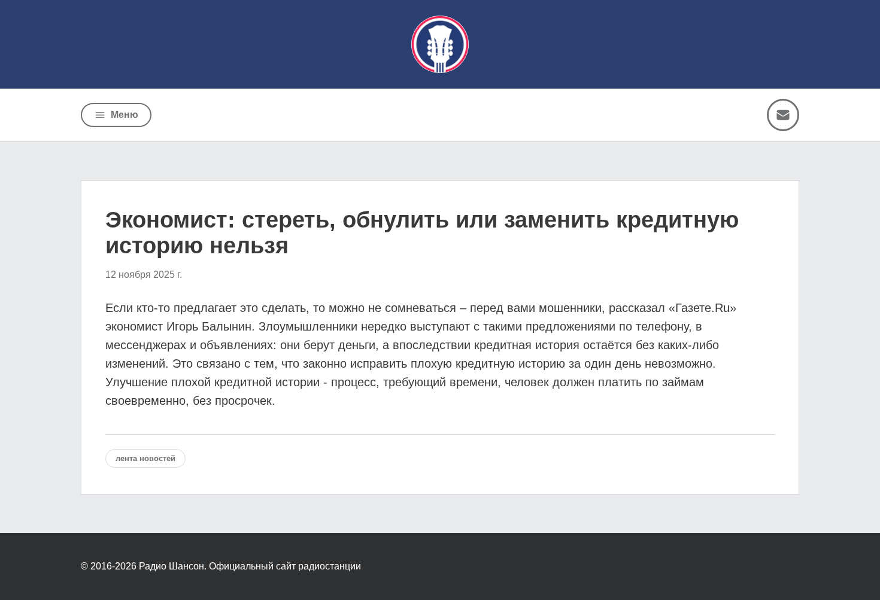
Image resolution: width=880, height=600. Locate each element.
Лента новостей (145, 458)
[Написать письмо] (783, 115)
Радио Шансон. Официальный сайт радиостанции (250, 566)
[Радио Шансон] (440, 44)
